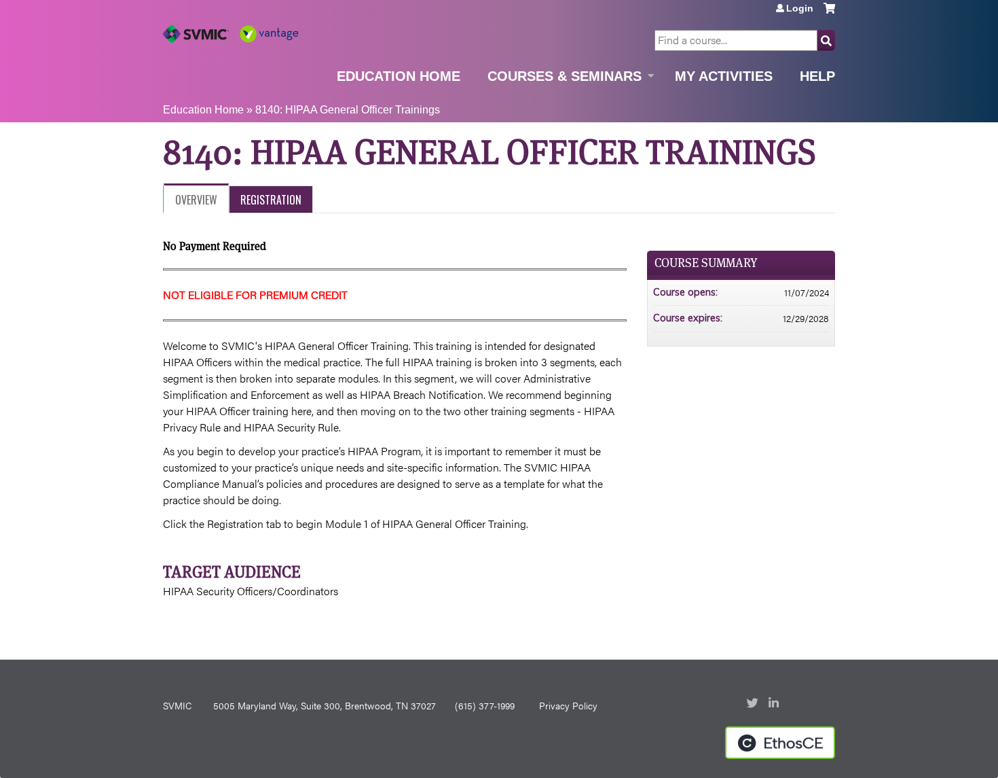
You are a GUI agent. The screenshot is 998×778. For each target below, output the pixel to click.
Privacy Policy (568, 705)
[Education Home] (231, 34)
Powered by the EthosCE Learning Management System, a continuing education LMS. (780, 742)
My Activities (724, 76)
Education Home (398, 76)
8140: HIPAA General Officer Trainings (347, 110)
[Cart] (829, 13)
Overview (196, 200)
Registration (270, 200)
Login (799, 8)
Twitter (753, 704)
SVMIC (177, 705)
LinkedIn (775, 704)
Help (817, 76)
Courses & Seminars (564, 76)
